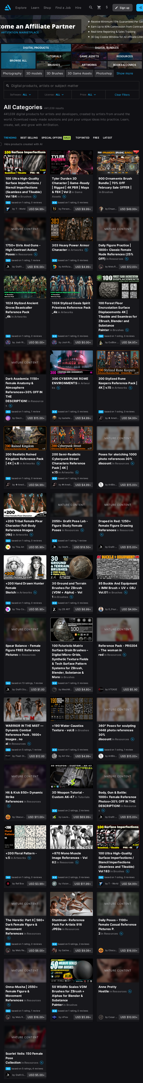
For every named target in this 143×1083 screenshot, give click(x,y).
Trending (10, 137)
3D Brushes (55, 73)
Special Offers (56, 137)
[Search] (91, 7)
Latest (107, 137)
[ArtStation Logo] (7, 7)
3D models (34, 73)
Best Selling (29, 137)
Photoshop (104, 73)
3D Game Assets (80, 73)
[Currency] (107, 7)
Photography (12, 73)
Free (96, 137)
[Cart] (99, 7)
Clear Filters (122, 94)
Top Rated (82, 137)
